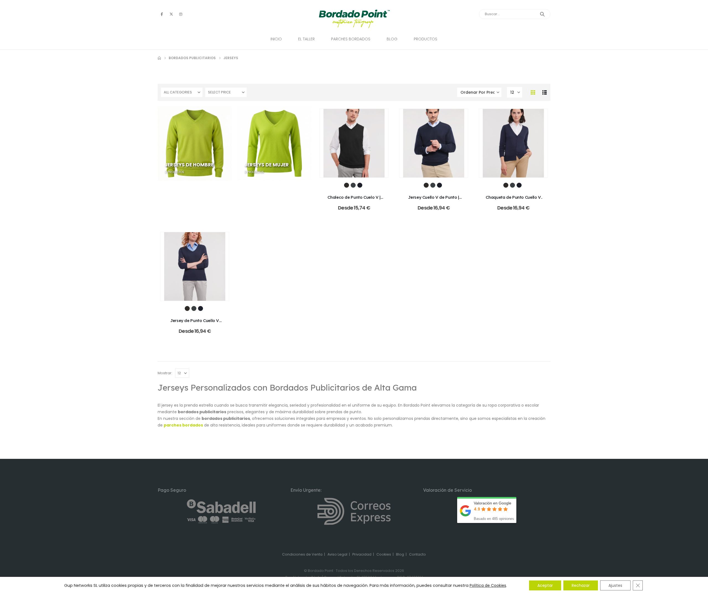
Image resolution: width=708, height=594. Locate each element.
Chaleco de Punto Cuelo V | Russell (353, 200)
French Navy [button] (359, 185)
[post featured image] (354, 143)
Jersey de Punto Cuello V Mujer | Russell (194, 323)
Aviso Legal (337, 554)
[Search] (542, 14)
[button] (533, 92)
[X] (171, 14)
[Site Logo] (354, 18)
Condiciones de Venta (302, 554)
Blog (392, 39)
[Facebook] (162, 14)
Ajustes (615, 585)
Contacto (417, 554)
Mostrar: (165, 373)
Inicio (276, 39)
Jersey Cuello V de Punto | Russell (433, 200)
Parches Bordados (350, 39)
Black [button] (346, 185)
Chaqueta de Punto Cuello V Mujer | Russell (513, 200)
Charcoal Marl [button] (353, 185)
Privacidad (361, 554)
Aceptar (545, 585)
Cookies (383, 554)
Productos (425, 39)
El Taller (306, 39)
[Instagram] (180, 14)
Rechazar (581, 585)
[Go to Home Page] (159, 58)
